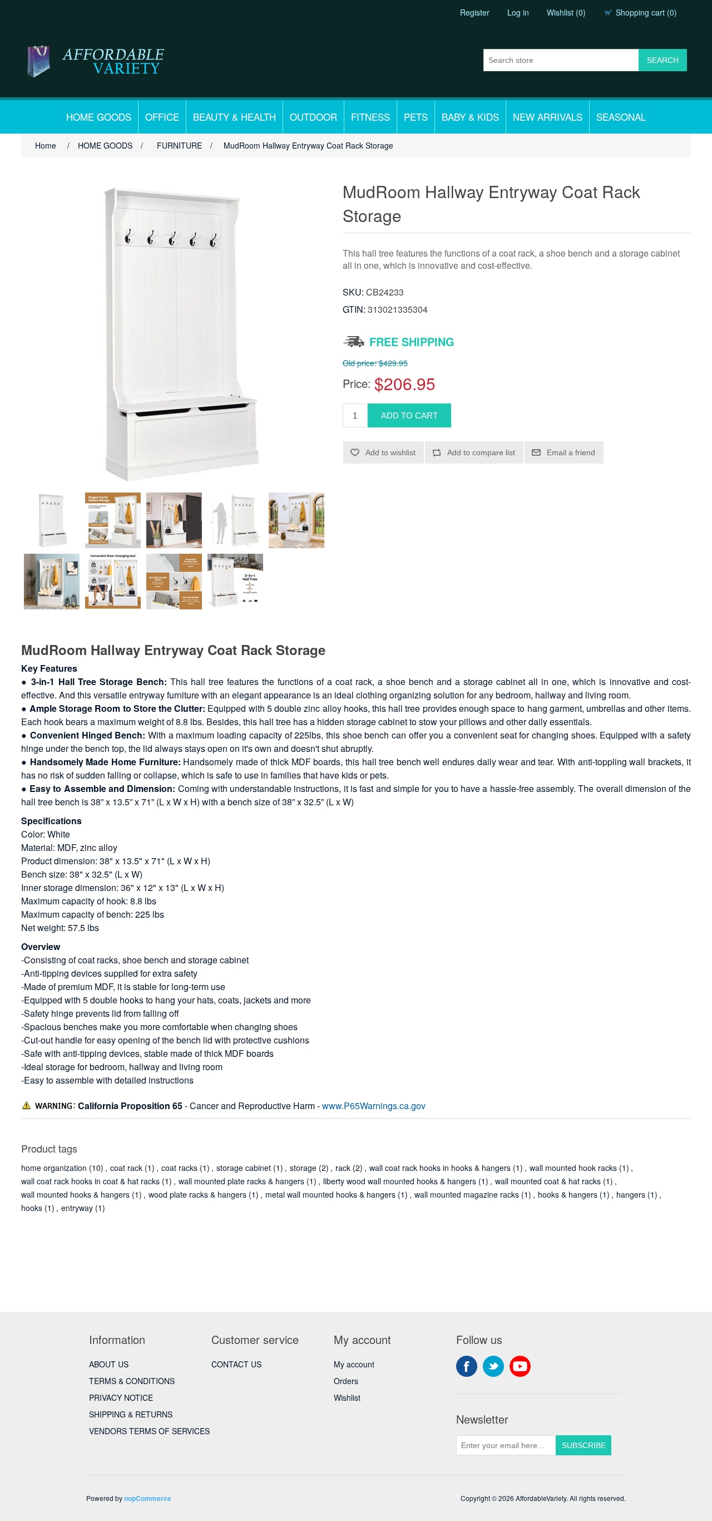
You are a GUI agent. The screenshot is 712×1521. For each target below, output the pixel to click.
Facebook (466, 1366)
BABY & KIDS (470, 117)
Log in (518, 12)
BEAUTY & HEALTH (234, 117)
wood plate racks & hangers (197, 1194)
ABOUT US (108, 1364)
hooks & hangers (567, 1194)
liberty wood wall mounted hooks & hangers (399, 1181)
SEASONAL (621, 117)
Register (475, 12)
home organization (54, 1167)
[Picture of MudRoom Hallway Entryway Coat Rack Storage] (52, 520)
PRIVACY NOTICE (121, 1397)
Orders (346, 1380)
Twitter (493, 1366)
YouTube (520, 1366)
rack (342, 1167)
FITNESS (370, 117)
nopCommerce (147, 1498)
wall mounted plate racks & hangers (241, 1181)
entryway (77, 1207)
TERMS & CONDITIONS (132, 1380)
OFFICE (162, 117)
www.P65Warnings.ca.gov (374, 1105)
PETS (416, 117)
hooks (31, 1207)
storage (303, 1167)
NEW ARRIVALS (547, 117)
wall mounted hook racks (573, 1167)
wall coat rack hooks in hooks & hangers (440, 1167)
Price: (357, 383)
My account (354, 1364)
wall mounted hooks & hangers (75, 1194)
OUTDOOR (313, 117)
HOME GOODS (98, 117)
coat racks (179, 1167)
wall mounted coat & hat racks (548, 1181)
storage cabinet (243, 1167)
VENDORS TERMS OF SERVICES (149, 1430)
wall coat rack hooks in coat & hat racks (90, 1181)
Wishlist (347, 1397)
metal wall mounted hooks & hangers (330, 1194)
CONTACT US (236, 1364)
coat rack (126, 1167)
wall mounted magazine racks (466, 1194)
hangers (630, 1194)
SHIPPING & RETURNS (130, 1414)
